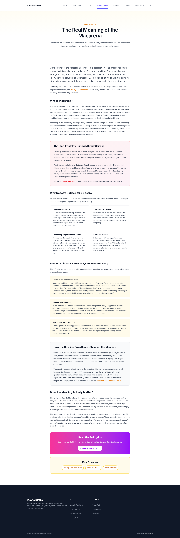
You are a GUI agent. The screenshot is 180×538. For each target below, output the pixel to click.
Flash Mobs (139, 5)
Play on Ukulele (75, 513)
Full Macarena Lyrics (88, 448)
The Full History (110, 468)
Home (65, 5)
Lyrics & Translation (76, 505)
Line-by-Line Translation (73, 468)
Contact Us (95, 513)
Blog (151, 5)
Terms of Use (96, 509)
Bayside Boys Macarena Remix (109, 381)
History (127, 5)
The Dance (77, 5)
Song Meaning (102, 5)
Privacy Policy (96, 505)
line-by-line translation (79, 90)
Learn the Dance (93, 468)
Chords (116, 5)
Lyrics (89, 5)
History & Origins (75, 518)
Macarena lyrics (69, 181)
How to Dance (75, 509)
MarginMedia (149, 533)
